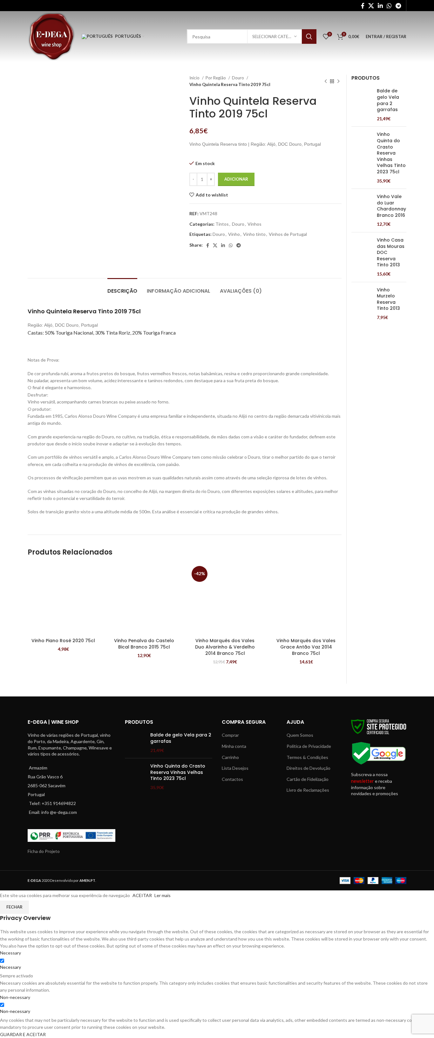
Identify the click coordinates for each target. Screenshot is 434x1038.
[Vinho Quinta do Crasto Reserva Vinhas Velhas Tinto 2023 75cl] (361, 157)
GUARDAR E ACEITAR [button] (23, 1034)
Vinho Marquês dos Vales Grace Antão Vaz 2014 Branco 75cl (306, 646)
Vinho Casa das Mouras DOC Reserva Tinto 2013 (390, 252)
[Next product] (338, 81)
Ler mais (162, 895)
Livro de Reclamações (308, 790)
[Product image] (63, 599)
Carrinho (230, 757)
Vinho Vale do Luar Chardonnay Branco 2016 (391, 206)
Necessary (10, 967)
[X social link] (371, 5)
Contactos (232, 779)
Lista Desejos (235, 768)
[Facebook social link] (362, 5)
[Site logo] (51, 36)
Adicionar (236, 179)
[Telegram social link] (398, 5)
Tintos (222, 224)
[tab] (122, 287)
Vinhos (254, 224)
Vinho (234, 234)
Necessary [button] (10, 952)
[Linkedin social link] (380, 5)
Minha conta (234, 746)
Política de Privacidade (309, 746)
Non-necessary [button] (15, 997)
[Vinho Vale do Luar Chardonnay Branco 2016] (361, 210)
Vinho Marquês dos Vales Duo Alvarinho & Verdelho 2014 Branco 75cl (225, 646)
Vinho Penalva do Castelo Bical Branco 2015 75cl (144, 643)
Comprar (230, 735)
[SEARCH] (309, 36)
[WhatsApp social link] (389, 5)
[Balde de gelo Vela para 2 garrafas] (361, 105)
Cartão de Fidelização (308, 779)
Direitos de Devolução (308, 768)
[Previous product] (325, 81)
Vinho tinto (254, 234)
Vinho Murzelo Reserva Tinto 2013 (388, 299)
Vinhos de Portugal (288, 234)
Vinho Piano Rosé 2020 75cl (63, 640)
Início (194, 77)
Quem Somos (300, 735)
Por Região (216, 77)
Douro (238, 77)
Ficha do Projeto (44, 851)
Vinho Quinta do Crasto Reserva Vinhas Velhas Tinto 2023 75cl (391, 153)
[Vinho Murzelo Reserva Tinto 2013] (361, 304)
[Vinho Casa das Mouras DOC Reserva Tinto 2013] (361, 257)
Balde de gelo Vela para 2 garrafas (388, 100)
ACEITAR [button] (142, 895)
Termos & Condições (307, 757)
